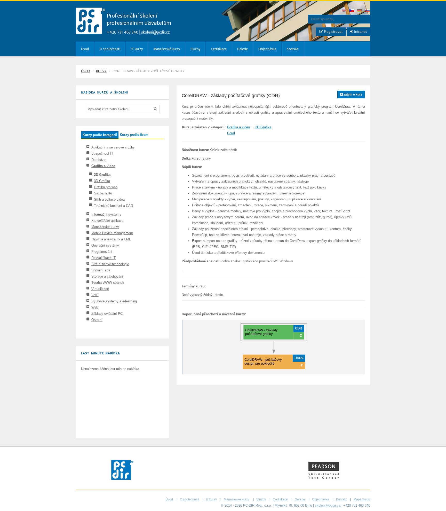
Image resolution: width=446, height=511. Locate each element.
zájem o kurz (352, 94)
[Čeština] (352, 11)
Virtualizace (100, 289)
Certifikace (219, 49)
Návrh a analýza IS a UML (111, 239)
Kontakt (293, 49)
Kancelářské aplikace (107, 221)
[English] (344, 11)
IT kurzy (137, 49)
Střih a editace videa (109, 199)
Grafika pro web (105, 187)
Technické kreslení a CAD (113, 206)
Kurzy (101, 71)
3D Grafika (102, 181)
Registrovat (333, 31)
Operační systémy (105, 245)
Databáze (98, 160)
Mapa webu (362, 499)
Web (94, 307)
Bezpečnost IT (102, 153)
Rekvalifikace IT (103, 258)
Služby (195, 49)
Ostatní (96, 320)
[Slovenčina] (367, 11)
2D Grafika (102, 175)
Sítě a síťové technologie (110, 264)
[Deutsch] (359, 11)
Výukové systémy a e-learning (114, 301)
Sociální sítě (100, 270)
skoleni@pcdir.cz (155, 32)
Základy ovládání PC (107, 314)
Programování (101, 252)
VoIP (95, 295)
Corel (231, 133)
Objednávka (267, 49)
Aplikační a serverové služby (113, 147)
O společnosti (110, 49)
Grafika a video (103, 166)
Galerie (242, 49)
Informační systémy (106, 214)
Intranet (360, 31)
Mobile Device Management (112, 233)
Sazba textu (103, 193)
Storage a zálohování (107, 276)
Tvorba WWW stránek (107, 283)
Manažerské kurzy (166, 49)
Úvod (85, 49)
